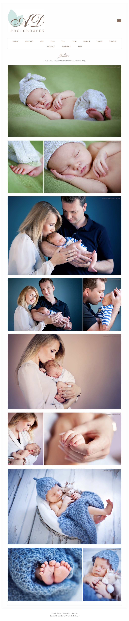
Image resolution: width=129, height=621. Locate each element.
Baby (42, 41)
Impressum (51, 46)
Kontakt (15, 41)
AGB (80, 46)
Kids (63, 41)
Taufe (53, 41)
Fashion (99, 41)
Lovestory (112, 41)
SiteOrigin (76, 616)
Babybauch (29, 41)
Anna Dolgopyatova (63, 60)
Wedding (86, 41)
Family (74, 41)
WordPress (61, 616)
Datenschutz (66, 46)
